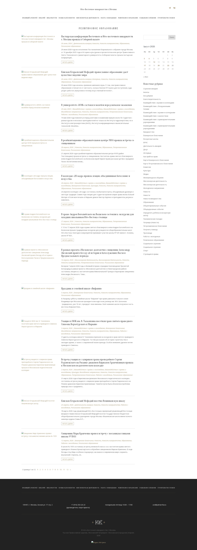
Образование (124, 43)
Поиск (172, 37)
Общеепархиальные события (154, 206)
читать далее (67, 62)
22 (168, 65)
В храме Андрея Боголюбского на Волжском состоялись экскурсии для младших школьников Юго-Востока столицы (97, 216)
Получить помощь (150, 229)
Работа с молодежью (109, 18)
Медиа (145, 174)
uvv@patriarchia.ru (159, 505)
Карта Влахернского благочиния (156, 160)
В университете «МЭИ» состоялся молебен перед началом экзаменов (96, 105)
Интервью (96, 79)
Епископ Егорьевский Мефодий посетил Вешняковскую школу (93, 400)
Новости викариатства (109, 43)
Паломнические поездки (152, 219)
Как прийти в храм (150, 156)
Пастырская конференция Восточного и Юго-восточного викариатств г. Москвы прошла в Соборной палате (97, 38)
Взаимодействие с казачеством (155, 116)
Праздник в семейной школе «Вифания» (81, 288)
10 (61, 469)
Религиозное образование (128, 18)
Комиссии (147, 167)
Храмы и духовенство (67, 18)
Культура (94, 186)
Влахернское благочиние (81, 186)
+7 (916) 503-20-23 (78, 505)
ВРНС (145, 142)
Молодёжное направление (71, 112)
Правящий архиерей (29, 18)
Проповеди (147, 233)
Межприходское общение (153, 178)
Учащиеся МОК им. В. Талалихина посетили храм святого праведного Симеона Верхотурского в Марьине (96, 323)
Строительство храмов (166, 18)
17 (145, 65)
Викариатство (52, 18)
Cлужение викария (150, 89)
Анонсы (146, 92)
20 (158, 65)
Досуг (145, 149)
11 (64, 469)
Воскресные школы (150, 139)
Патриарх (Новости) (151, 222)
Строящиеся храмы (150, 254)
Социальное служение (147, 18)
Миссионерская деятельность (87, 18)
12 (67, 469)
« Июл (145, 77)
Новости (95, 43)
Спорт (145, 250)
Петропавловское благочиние (120, 112)
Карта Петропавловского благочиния (158, 164)
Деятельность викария (82, 43)
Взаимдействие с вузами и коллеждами (88, 109)
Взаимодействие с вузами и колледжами (119, 109)
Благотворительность (152, 99)
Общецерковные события (153, 209)
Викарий (42, 18)
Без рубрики (148, 96)
